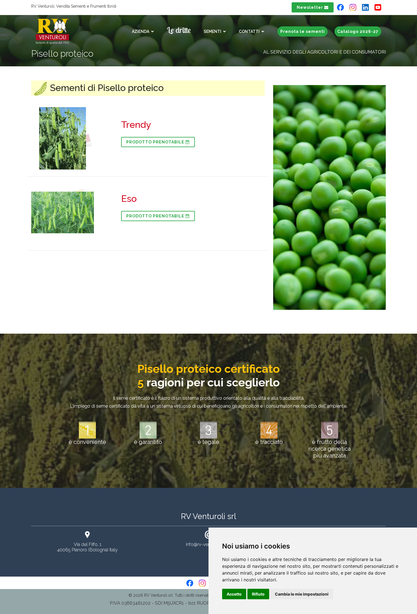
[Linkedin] (365, 7)
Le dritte (179, 30)
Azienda (141, 31)
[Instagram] (352, 7)
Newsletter (310, 7)
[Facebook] (340, 7)
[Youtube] (380, 7)
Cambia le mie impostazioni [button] (301, 594)
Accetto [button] (234, 594)
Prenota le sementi (302, 31)
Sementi (213, 31)
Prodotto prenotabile (156, 142)
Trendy (136, 124)
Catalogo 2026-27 (357, 31)
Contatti (249, 31)
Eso (129, 198)
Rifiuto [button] (258, 594)
